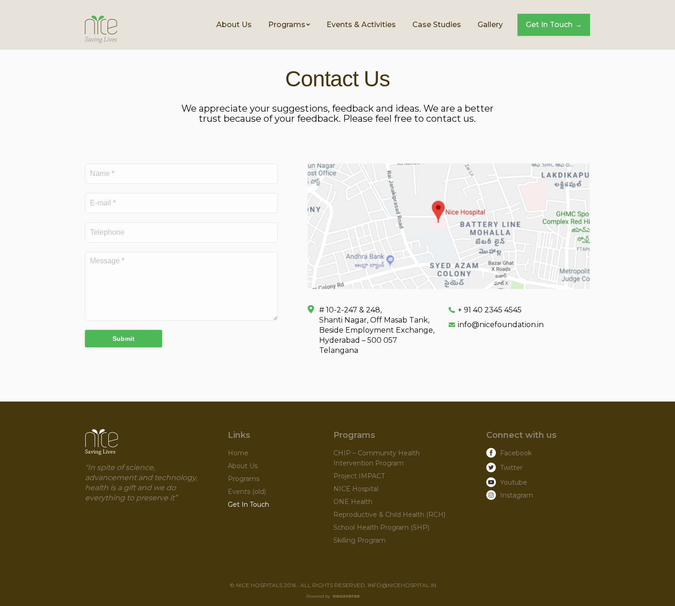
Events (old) (247, 491)
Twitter (511, 468)
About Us (243, 466)
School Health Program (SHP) (381, 527)
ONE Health (352, 502)
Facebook (516, 453)
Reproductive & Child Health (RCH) (389, 514)
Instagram (516, 495)
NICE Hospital (355, 489)
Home (238, 453)
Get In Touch (248, 504)
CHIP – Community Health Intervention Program (376, 458)
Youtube (513, 482)
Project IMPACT (359, 476)
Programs (243, 479)
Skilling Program (359, 540)
